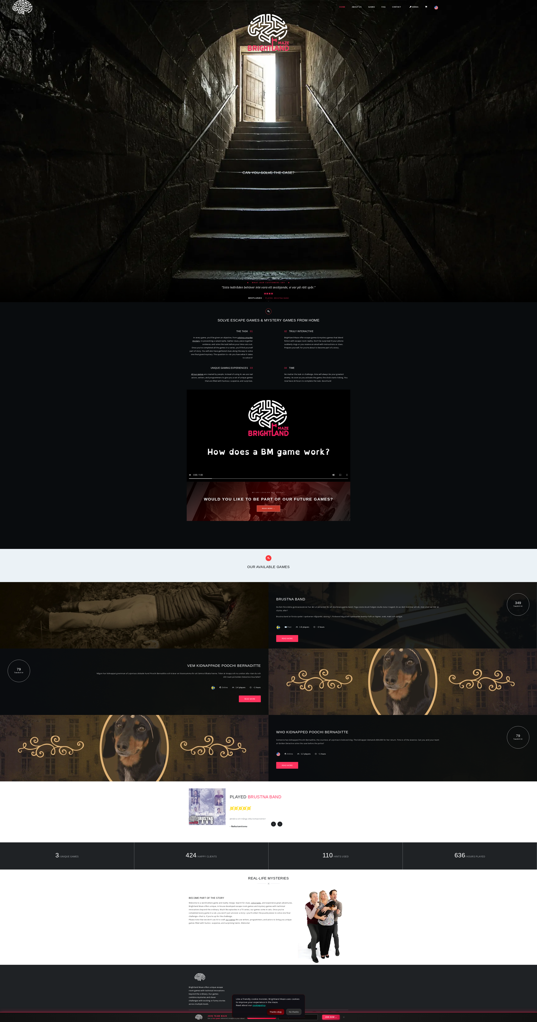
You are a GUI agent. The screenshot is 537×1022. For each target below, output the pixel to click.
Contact (396, 7)
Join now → (331, 1017)
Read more (287, 638)
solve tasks (256, 903)
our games (230, 919)
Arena (415, 7)
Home (342, 7)
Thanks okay (276, 1011)
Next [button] (279, 824)
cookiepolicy (259, 1005)
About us (357, 7)
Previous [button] (273, 824)
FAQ (383, 7)
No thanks (294, 1011)
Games (371, 7)
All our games (197, 374)
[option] (268, 806)
